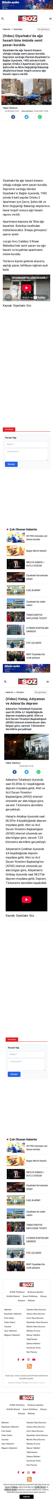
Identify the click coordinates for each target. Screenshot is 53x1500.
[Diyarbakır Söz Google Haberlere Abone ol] (43, 29)
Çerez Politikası (30, 1296)
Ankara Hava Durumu (36, 1314)
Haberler (6, 29)
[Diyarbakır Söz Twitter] (23, 1359)
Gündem (20, 692)
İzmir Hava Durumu (35, 1318)
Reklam (31, 1300)
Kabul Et (26, 1497)
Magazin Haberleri (12, 1335)
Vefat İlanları (32, 1339)
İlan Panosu (32, 1352)
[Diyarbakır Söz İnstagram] (28, 1359)
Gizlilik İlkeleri (13, 1296)
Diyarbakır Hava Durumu (37, 1322)
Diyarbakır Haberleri (13, 1314)
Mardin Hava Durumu (36, 1327)
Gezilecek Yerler (34, 1348)
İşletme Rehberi (33, 1343)
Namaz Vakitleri (33, 1335)
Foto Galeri (9, 1318)
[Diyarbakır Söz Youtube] (33, 1359)
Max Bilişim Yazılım (37, 1383)
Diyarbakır (18, 29)
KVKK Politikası (17, 1292)
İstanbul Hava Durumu (36, 1310)
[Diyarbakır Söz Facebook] (18, 1359)
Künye (43, 1296)
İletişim (21, 1300)
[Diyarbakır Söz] (27, 19)
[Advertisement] (26, 149)
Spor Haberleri (10, 1331)
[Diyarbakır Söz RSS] (29, 1366)
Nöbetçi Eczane (33, 1331)
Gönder (11, 464)
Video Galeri (9, 1322)
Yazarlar (7, 1327)
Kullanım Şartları (35, 1292)
